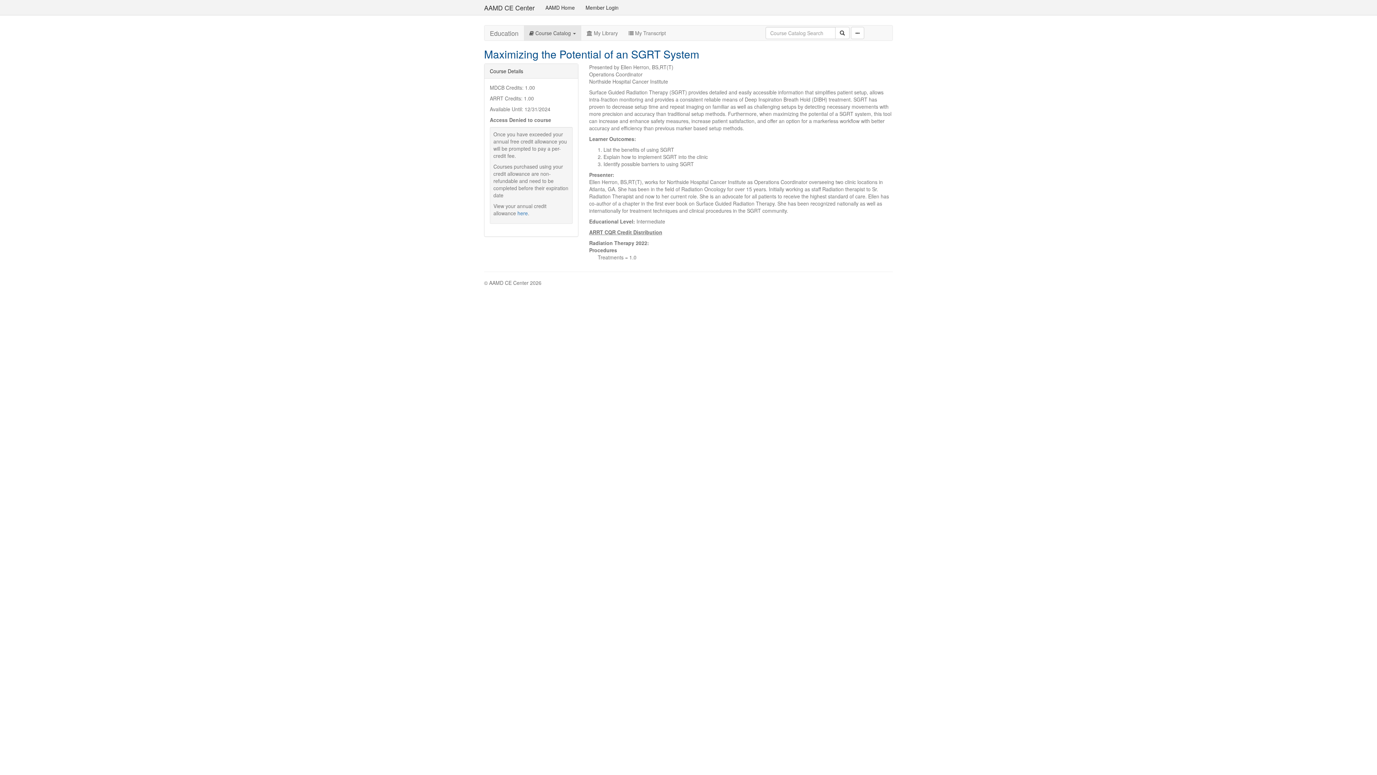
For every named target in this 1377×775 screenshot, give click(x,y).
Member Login (602, 7)
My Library (605, 33)
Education (504, 33)
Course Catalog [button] (553, 33)
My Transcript (650, 33)
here (522, 213)
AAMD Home (560, 7)
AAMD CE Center (509, 7)
